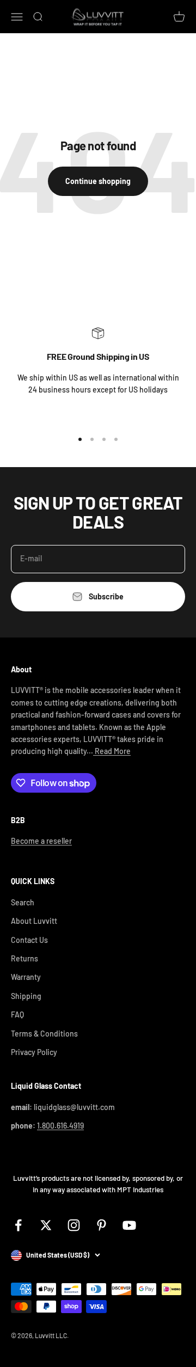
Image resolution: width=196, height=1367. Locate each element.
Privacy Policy (34, 1052)
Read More (112, 751)
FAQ (17, 1014)
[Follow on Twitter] (46, 1225)
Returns (24, 958)
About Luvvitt (34, 920)
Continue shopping (98, 181)
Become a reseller (41, 840)
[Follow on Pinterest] (101, 1225)
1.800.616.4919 (60, 1125)
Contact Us (29, 940)
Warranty (26, 977)
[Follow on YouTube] (129, 1225)
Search (22, 902)
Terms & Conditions (44, 1033)
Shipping (26, 996)
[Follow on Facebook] (18, 1225)
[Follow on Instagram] (73, 1225)
